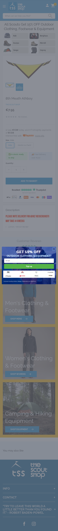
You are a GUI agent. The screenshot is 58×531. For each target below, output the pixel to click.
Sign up (29, 266)
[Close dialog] (53, 249)
